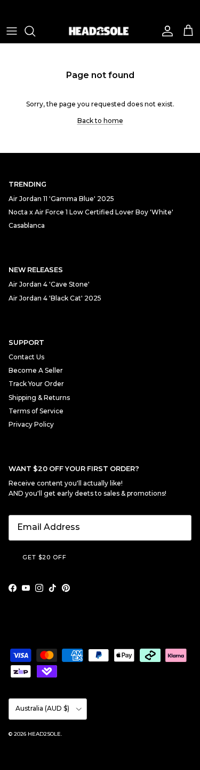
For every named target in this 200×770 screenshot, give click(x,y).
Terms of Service (36, 411)
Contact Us (26, 357)
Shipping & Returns (39, 398)
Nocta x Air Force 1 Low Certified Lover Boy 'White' (91, 212)
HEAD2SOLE (44, 733)
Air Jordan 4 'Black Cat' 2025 (55, 298)
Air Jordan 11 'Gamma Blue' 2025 (61, 199)
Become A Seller (36, 370)
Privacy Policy (31, 424)
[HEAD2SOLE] (100, 31)
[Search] (35, 31)
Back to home (100, 121)
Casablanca (27, 225)
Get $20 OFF (44, 557)
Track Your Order (36, 384)
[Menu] (11, 31)
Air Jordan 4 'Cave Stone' (49, 284)
